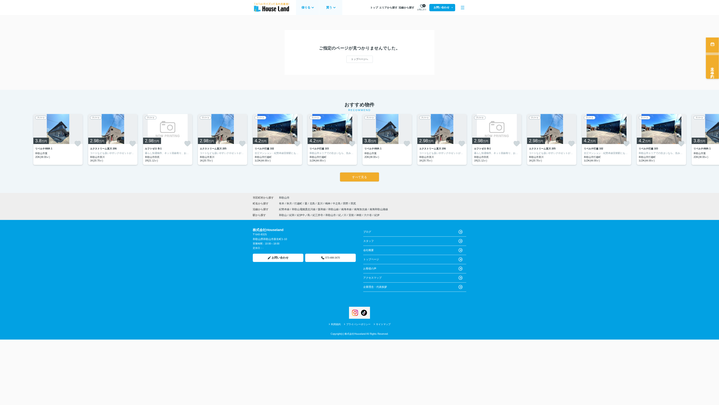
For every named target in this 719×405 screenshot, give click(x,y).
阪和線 (322, 209)
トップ (374, 7)
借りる (305, 7)
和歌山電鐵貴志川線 (304, 209)
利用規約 (336, 324)
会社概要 (368, 250)
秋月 (290, 203)
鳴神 (328, 203)
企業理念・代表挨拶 (375, 286)
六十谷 (368, 215)
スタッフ (368, 240)
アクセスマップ (372, 277)
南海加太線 (361, 209)
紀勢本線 (284, 209)
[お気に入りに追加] (78, 143)
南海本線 (346, 209)
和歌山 (283, 215)
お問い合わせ (441, 7)
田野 (346, 203)
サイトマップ (383, 324)
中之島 (337, 203)
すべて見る (359, 177)
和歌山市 (284, 197)
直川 (320, 203)
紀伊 (377, 215)
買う (329, 7)
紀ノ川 (342, 215)
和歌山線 (333, 209)
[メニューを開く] (462, 7)
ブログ (367, 231)
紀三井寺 (318, 215)
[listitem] (277, 139)
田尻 (353, 203)
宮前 (351, 215)
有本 (282, 203)
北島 (313, 203)
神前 (359, 215)
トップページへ (359, 59)
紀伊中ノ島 (303, 215)
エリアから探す (388, 7)
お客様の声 (369, 268)
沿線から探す (406, 7)
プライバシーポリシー (358, 324)
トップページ (371, 259)
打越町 (298, 203)
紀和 (292, 215)
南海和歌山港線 (379, 209)
